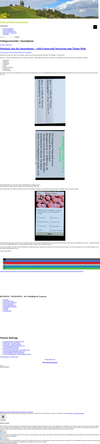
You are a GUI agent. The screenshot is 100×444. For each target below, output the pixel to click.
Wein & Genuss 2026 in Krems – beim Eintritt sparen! (16, 350)
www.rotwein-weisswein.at (14, 22)
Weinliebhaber (52, 271)
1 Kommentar (28, 52)
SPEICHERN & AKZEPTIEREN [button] (8, 443)
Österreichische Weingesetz (10, 306)
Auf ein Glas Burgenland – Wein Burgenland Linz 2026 (17, 354)
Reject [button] (64, 413)
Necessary (4, 432)
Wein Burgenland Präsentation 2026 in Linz (14, 351)
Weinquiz (58, 271)
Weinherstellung (37, 271)
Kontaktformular (7, 311)
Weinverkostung (65, 271)
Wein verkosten (19, 271)
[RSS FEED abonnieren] (50, 359)
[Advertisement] (47, 283)
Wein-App (25, 271)
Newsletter (5, 308)
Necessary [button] (2, 430)
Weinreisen (6, 34)
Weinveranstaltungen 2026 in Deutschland (13, 352)
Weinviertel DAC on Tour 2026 (11, 348)
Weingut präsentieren (8, 30)
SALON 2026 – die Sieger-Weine (11, 343)
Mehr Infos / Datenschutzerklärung (75, 413)
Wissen (81, 271)
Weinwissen (9, 44)
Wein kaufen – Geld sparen (10, 33)
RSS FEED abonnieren (50, 362)
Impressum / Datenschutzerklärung (8, 412)
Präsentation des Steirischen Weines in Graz (14, 345)
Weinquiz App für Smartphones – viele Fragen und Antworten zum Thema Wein (43, 48)
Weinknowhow (45, 271)
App (1, 271)
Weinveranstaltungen (8, 28)
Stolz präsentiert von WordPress (25, 412)
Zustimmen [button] (60, 413)
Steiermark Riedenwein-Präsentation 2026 (13, 341)
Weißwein (77, 271)
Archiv (1, 365)
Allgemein (2, 44)
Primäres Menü (4, 26)
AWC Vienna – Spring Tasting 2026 (12, 344)
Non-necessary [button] (3, 437)
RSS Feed (5, 309)
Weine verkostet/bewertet (9, 31)
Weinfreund (31, 271)
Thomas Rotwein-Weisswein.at (16, 52)
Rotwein (4, 271)
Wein (13, 271)
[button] (4, 259)
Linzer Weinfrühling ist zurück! (11, 347)
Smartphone (9, 271)
